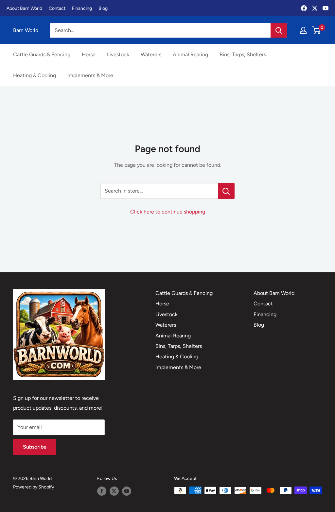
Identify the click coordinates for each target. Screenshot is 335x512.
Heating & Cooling (34, 75)
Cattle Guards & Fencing (41, 54)
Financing (82, 8)
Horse (89, 54)
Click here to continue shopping (167, 212)
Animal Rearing (190, 54)
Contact (57, 8)
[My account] (303, 30)
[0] (316, 30)
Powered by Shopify (33, 487)
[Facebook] (304, 8)
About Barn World (24, 8)
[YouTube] (325, 8)
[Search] (279, 30)
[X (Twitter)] (315, 8)
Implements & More (90, 75)
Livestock (118, 54)
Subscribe (34, 447)
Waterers (151, 54)
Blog (103, 8)
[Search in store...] (226, 191)
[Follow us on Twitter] (114, 491)
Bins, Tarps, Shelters (243, 54)
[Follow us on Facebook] (101, 491)
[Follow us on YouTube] (126, 491)
